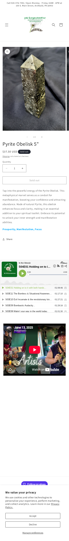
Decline (33, 524)
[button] (6, 25)
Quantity (7, 161)
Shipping (6, 156)
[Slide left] (27, 137)
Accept (32, 515)
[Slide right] (42, 137)
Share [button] (9, 239)
